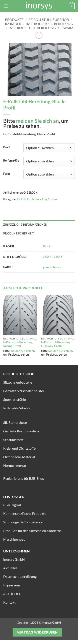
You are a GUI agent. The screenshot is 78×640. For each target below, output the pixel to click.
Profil (6, 147)
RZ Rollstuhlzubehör (48, 19)
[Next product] (39, 35)
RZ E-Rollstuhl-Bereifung (49, 24)
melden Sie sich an (37, 121)
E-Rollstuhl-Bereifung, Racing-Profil (18, 344)
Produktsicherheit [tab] (18, 233)
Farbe (6, 173)
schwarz (55, 267)
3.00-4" (47, 256)
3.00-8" (59, 256)
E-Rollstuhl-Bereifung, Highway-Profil (56, 344)
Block (46, 246)
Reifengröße (11, 160)
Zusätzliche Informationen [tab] (25, 224)
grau (46, 267)
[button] (5, 6)
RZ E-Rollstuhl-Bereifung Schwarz (41, 28)
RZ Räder (13, 24)
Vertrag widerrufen (37, 632)
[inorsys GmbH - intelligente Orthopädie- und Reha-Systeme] (39, 6)
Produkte (14, 19)
